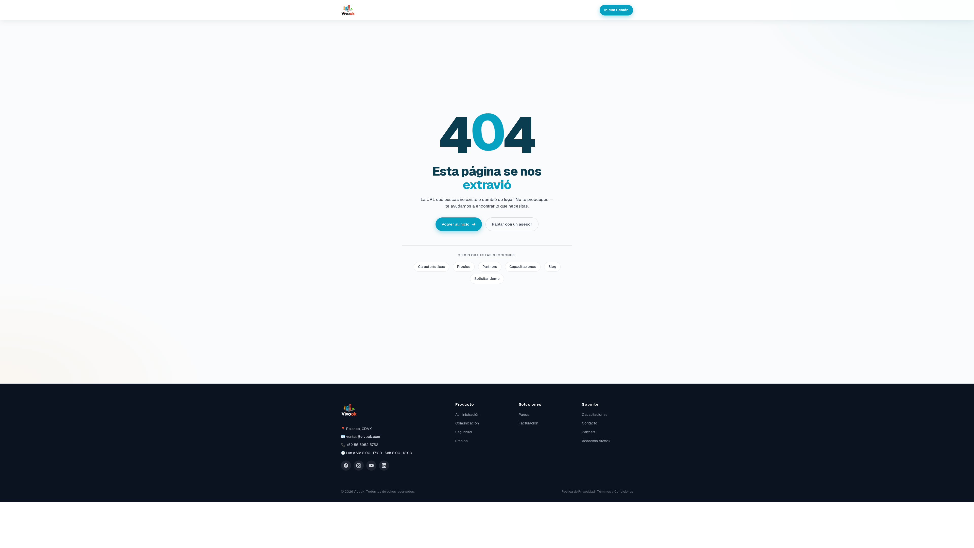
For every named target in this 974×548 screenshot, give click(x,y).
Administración (467, 414)
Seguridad (463, 432)
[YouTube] (371, 465)
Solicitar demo (487, 278)
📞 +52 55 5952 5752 (359, 444)
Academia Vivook (596, 441)
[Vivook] (348, 10)
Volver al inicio (459, 224)
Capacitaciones (522, 266)
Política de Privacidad (578, 491)
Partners (489, 266)
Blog (552, 266)
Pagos (524, 414)
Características (431, 266)
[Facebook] (346, 465)
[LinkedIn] (384, 465)
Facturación (528, 423)
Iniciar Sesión (616, 10)
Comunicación (467, 423)
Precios (463, 266)
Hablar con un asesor (512, 224)
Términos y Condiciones (615, 491)
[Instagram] (359, 465)
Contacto (589, 423)
